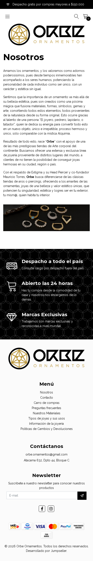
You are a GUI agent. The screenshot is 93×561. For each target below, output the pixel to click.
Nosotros (46, 392)
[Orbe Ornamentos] (46, 34)
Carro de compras (46, 403)
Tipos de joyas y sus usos (46, 418)
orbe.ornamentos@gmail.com (46, 454)
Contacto (46, 397)
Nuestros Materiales (46, 413)
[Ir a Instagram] (51, 509)
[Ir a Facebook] (42, 509)
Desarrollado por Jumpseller (46, 551)
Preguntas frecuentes (46, 408)
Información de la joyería (46, 423)
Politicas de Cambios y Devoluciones (47, 429)
